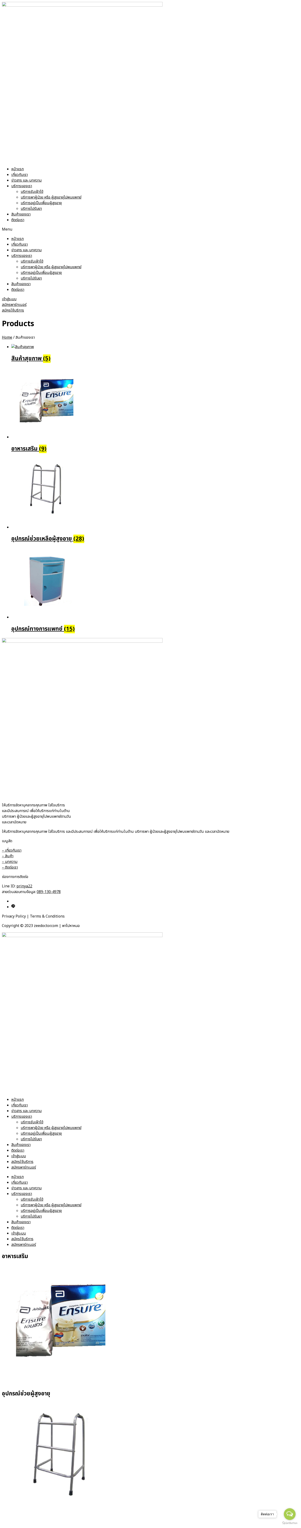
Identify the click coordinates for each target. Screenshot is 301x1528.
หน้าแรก (17, 169)
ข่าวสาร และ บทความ (26, 180)
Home (7, 337)
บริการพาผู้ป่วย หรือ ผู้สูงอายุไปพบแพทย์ (51, 197)
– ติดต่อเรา (10, 867)
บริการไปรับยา (31, 208)
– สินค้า (7, 856)
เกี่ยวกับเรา (19, 175)
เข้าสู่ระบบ (18, 1156)
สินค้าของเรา (21, 214)
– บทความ (9, 862)
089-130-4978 (49, 892)
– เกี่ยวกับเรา (11, 850)
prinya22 (24, 886)
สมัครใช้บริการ (22, 1162)
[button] (150, 229)
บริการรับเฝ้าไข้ (32, 192)
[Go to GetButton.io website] (289, 1523)
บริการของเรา (21, 186)
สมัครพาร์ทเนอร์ (23, 1167)
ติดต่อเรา (17, 220)
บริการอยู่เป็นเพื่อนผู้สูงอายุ (41, 203)
